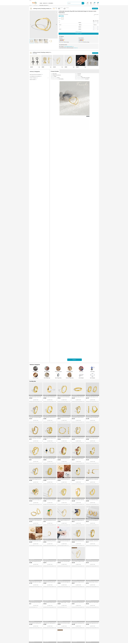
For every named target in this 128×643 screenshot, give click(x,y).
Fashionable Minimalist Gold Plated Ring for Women (92, 458)
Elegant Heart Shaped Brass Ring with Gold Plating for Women (35, 561)
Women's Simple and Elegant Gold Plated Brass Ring (78, 561)
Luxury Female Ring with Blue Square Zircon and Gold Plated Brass (50, 602)
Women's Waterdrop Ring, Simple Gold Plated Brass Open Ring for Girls (64, 479)
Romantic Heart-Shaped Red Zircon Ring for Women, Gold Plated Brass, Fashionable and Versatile (92, 623)
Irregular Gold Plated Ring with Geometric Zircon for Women (50, 540)
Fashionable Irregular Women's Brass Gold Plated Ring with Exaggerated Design (64, 417)
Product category (34, 77)
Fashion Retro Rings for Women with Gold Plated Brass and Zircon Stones (64, 499)
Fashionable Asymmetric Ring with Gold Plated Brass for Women (35, 458)
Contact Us (76, 47)
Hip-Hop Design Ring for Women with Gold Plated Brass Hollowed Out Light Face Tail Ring (50, 479)
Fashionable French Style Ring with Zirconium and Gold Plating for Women (78, 540)
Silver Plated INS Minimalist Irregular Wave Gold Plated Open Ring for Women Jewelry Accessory (64, 540)
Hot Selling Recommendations (36, 76)
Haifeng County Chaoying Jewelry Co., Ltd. (36, 401)
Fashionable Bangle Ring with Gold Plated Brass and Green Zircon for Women (50, 520)
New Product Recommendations (36, 74)
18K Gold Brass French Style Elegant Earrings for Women (92, 520)
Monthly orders (60, 7)
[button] (56, 24)
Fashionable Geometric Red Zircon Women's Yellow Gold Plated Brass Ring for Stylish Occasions (64, 458)
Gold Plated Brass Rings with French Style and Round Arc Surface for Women (78, 396)
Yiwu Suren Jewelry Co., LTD (33, 607)
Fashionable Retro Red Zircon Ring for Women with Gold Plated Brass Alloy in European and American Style (78, 458)
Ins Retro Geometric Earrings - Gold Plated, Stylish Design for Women (64, 602)
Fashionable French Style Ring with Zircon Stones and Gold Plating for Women (50, 623)
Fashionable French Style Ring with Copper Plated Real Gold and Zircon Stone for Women (78, 623)
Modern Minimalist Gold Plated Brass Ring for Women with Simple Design (50, 396)
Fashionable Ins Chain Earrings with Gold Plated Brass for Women (35, 520)
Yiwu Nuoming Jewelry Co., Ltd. (62, 607)
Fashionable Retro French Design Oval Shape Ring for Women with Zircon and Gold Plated (35, 499)
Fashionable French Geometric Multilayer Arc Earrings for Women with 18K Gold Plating (64, 561)
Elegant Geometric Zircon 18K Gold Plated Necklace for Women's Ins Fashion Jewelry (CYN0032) (92, 602)
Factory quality (55, 7)
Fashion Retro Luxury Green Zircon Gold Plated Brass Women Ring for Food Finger (50, 561)
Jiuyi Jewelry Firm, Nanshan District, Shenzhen (64, 627)
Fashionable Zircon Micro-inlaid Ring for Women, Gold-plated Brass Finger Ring (50, 499)
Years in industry (66, 7)
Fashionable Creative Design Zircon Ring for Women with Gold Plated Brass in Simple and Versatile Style (92, 396)
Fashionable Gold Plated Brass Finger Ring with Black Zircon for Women (78, 479)
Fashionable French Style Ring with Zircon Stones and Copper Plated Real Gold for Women (35, 623)
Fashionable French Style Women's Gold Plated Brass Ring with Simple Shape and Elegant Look (50, 417)
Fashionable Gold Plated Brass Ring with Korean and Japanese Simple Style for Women (92, 499)
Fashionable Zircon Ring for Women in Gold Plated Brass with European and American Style (78, 417)
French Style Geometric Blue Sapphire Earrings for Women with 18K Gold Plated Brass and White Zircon (50, 458)
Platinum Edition (33, 79)
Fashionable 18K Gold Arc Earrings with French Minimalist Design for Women (92, 479)
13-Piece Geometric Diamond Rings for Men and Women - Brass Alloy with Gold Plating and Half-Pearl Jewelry (35, 602)
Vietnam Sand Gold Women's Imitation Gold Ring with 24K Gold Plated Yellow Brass (64, 623)
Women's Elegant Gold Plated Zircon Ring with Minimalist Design (64, 520)
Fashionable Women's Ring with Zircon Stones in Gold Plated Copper (78, 602)
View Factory (95, 8)
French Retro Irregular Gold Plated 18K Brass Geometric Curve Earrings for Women (92, 417)
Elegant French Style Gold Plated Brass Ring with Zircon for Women (64, 396)
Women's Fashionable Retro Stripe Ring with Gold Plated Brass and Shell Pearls (78, 499)
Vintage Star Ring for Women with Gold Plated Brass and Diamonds (92, 561)
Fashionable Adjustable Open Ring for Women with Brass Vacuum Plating (35, 540)
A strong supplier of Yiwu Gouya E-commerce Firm (64, 483)
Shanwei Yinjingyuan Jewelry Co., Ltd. (63, 545)
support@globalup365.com (69, 46)
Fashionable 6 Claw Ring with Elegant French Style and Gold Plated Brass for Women (35, 417)
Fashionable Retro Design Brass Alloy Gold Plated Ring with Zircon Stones (35, 479)
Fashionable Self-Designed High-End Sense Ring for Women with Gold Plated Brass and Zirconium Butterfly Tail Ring (78, 520)
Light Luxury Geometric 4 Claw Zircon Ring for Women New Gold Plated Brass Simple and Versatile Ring (92, 540)
